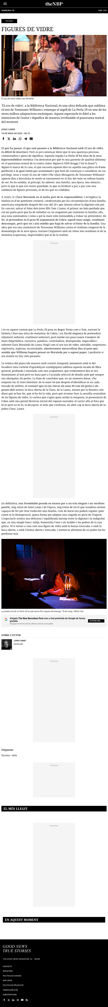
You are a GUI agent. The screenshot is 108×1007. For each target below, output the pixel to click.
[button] (5, 3)
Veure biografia (18, 644)
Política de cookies (12, 976)
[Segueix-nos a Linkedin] (13, 1000)
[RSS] (26, 1000)
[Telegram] (26, 139)
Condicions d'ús (10, 990)
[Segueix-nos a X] (8, 1000)
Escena (9, 21)
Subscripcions (10, 995)
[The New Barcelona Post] (17, 949)
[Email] (31, 139)
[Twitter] (9, 139)
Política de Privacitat (13, 985)
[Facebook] (3, 139)
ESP (105, 10)
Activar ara (94, 621)
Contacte (7, 966)
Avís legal (7, 980)
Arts (14, 755)
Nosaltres (8, 971)
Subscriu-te (7, 10)
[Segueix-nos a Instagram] (17, 1000)
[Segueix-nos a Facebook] (4, 1000)
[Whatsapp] (20, 139)
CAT (100, 10)
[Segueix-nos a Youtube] (22, 1000)
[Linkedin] (14, 139)
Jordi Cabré (8, 129)
